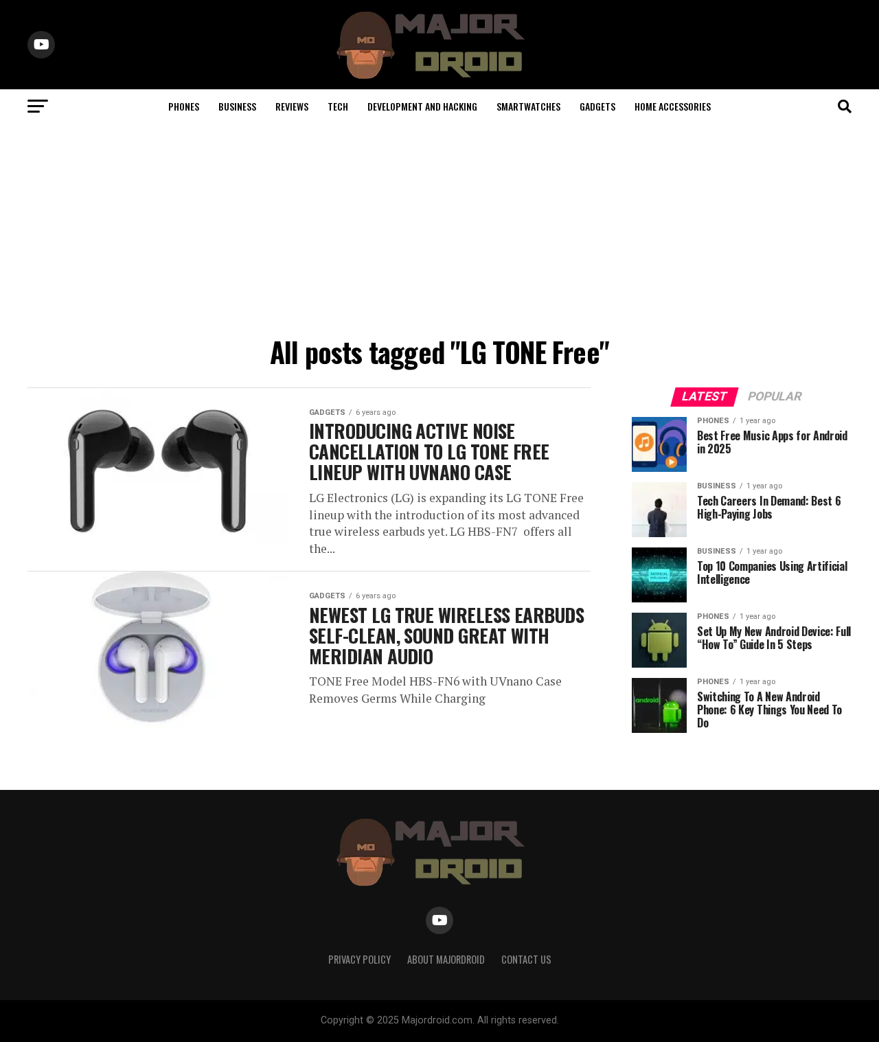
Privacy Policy (359, 959)
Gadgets (597, 106)
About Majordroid (446, 959)
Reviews (291, 106)
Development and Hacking (422, 106)
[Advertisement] (439, 227)
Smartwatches (528, 106)
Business (237, 106)
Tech (338, 106)
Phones (183, 106)
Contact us (526, 959)
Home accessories (673, 106)
